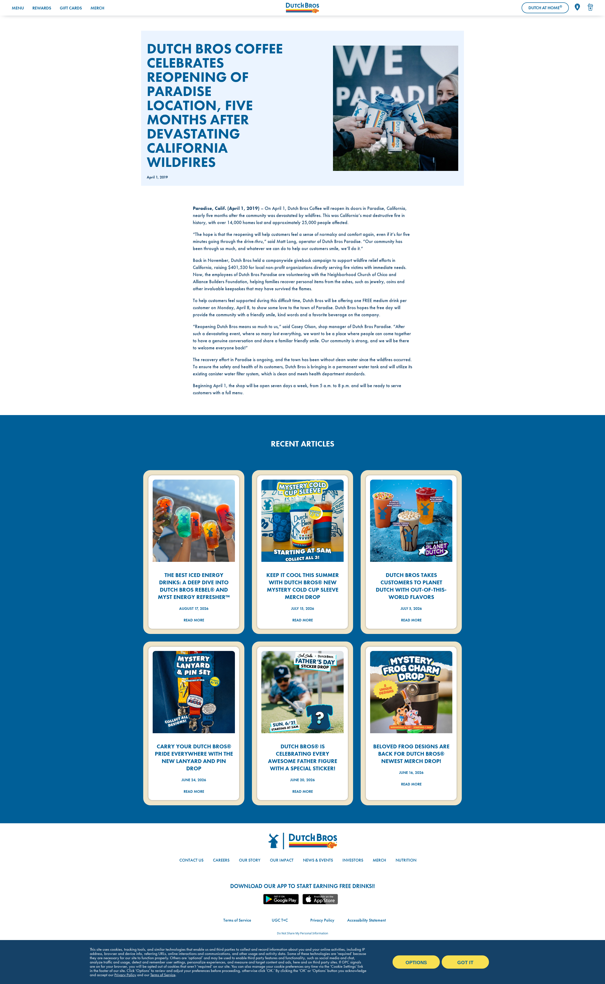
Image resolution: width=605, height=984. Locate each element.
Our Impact (282, 860)
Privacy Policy (322, 920)
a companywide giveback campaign (296, 260)
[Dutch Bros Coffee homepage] (302, 8)
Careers (221, 860)
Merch (97, 8)
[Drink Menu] (590, 7)
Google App (281, 899)
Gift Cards (71, 8)
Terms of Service (237, 920)
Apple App (320, 899)
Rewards (41, 8)
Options (416, 962)
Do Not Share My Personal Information (302, 933)
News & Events (318, 860)
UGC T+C (280, 920)
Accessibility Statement (366, 920)
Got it (465, 962)
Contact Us (191, 860)
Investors (352, 860)
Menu (18, 8)
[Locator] (577, 7)
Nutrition (406, 860)
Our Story (249, 860)
